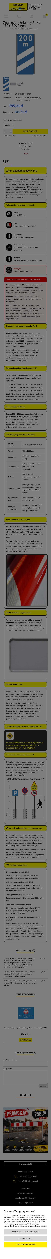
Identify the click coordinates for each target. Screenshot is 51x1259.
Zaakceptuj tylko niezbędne (25, 1232)
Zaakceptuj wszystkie (25, 1245)
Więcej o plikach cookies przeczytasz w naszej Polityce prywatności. (25, 1226)
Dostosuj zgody (25, 1238)
